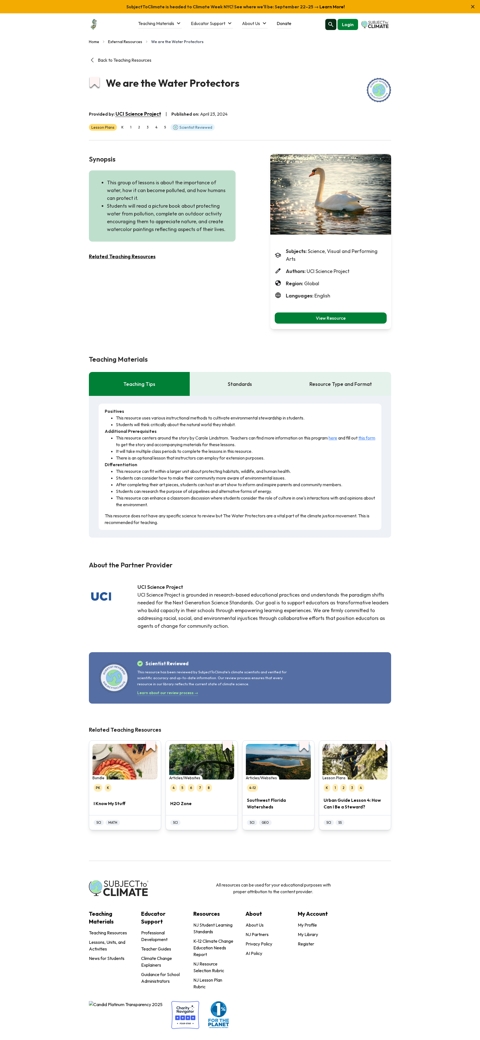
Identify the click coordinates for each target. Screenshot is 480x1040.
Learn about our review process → (167, 693)
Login (348, 24)
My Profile (307, 925)
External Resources (125, 41)
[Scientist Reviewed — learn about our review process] (379, 90)
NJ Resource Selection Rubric (208, 967)
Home (94, 41)
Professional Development (154, 936)
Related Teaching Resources (122, 256)
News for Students (106, 958)
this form (366, 438)
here (333, 438)
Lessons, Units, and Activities (107, 945)
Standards (240, 384)
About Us (255, 925)
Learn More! (332, 6)
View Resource (331, 318)
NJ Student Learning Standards (212, 928)
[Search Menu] (330, 24)
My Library (308, 934)
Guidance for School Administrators (160, 978)
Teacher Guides (156, 949)
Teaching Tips (139, 384)
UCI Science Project (138, 114)
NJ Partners (257, 934)
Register (306, 944)
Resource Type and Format (340, 384)
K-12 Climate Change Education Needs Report (213, 947)
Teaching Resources (108, 932)
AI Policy (254, 953)
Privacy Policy (259, 944)
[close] (473, 7)
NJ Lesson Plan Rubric (207, 983)
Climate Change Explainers (156, 961)
